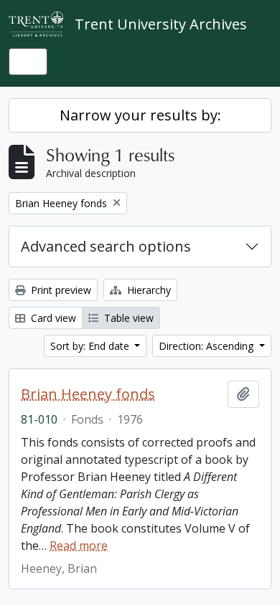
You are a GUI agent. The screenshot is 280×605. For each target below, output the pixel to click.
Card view (52, 318)
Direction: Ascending (207, 346)
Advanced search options (106, 246)
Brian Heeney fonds (88, 394)
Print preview (59, 290)
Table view (127, 318)
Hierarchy (147, 290)
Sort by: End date (91, 346)
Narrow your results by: (140, 115)
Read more (79, 545)
